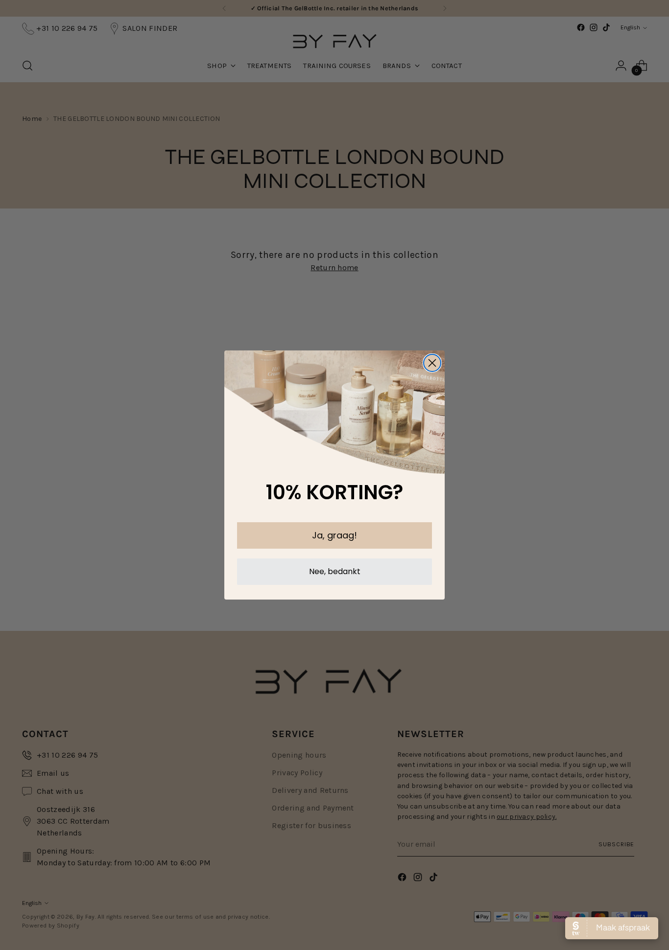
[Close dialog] (432, 362)
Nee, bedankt (334, 571)
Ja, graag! (334, 535)
